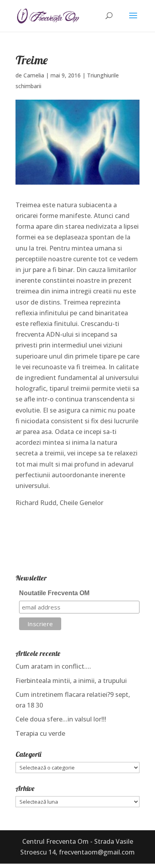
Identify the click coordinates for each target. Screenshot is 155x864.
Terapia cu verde (40, 733)
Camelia (33, 75)
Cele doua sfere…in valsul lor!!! (60, 719)
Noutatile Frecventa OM (54, 593)
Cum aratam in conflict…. (53, 666)
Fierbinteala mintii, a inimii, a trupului (71, 680)
